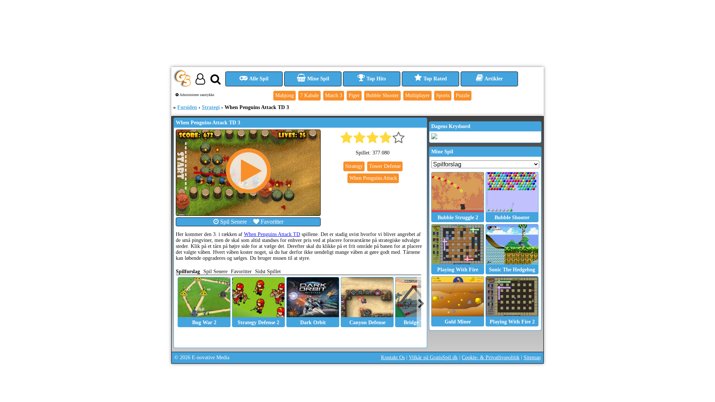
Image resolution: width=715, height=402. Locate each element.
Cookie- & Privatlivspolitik (490, 357)
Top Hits (375, 79)
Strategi (211, 107)
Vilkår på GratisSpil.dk (433, 357)
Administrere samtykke (196, 95)
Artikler (493, 79)
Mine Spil (317, 79)
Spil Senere (233, 221)
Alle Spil (258, 79)
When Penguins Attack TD (272, 234)
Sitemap (532, 357)
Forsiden (187, 107)
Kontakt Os (393, 357)
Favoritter (271, 221)
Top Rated (434, 79)
